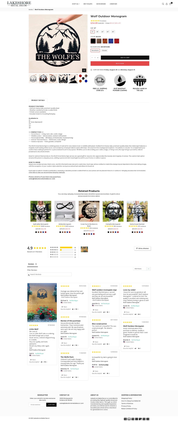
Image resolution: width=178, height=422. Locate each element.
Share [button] (34, 360)
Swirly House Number (137, 224)
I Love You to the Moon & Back (89, 225)
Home (31, 9)
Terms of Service (127, 403)
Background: (100, 47)
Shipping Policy (126, 398)
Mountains (95, 50)
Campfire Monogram (113, 224)
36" (113, 32)
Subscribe (51, 405)
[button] (42, 362)
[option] (58, 43)
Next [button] (85, 44)
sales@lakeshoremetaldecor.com (42, 179)
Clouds (104, 50)
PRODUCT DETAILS (38, 100)
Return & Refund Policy (129, 409)
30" (108, 32)
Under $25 (113, 4)
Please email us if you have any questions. (45, 177)
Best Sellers (88, 4)
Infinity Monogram (65, 224)
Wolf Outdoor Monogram (37, 350)
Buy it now (120, 63)
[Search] (163, 3)
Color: (96, 37)
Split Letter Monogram (40, 224)
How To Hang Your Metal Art (131, 401)
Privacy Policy (126, 406)
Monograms (101, 4)
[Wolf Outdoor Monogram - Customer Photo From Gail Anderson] (84, 249)
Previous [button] (30, 44)
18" (97, 32)
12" (92, 32)
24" (103, 32)
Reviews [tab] (31, 264)
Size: (93, 28)
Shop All (75, 4)
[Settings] (166, 3)
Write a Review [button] (143, 248)
